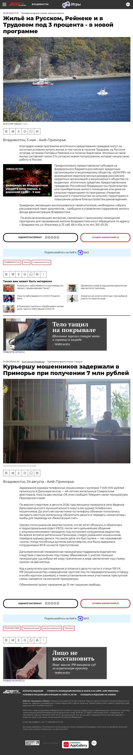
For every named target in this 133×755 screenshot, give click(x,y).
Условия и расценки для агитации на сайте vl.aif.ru (50, 695)
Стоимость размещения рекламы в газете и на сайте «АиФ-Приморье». (83, 691)
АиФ (25, 124)
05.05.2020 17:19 (10, 13)
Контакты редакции (33, 691)
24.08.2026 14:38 (11, 361)
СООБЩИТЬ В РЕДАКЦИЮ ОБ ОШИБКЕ (98, 695)
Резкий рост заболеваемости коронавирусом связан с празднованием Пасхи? (40, 286)
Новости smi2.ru (14, 351)
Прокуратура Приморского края (19, 465)
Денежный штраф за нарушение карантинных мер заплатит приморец (104, 286)
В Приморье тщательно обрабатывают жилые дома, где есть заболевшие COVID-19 (40, 307)
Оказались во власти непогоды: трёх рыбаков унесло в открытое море (104, 297)
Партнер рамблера (50, 743)
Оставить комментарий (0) (105, 237)
